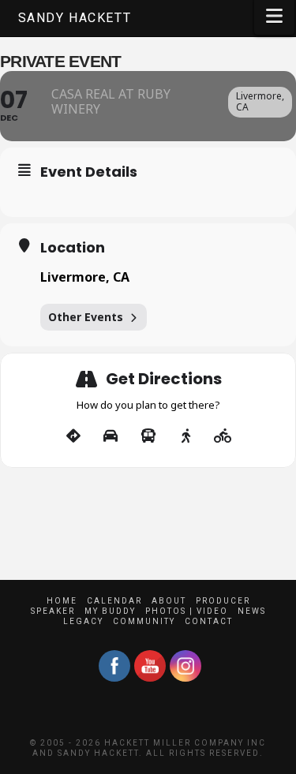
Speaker (53, 611)
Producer (223, 600)
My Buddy (110, 611)
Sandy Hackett (75, 18)
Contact (209, 621)
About (169, 600)
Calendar (114, 600)
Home (62, 600)
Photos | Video (186, 611)
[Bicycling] (223, 436)
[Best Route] (73, 436)
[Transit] (148, 436)
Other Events (85, 316)
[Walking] (186, 436)
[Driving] (111, 436)
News (252, 611)
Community (144, 621)
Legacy (83, 621)
